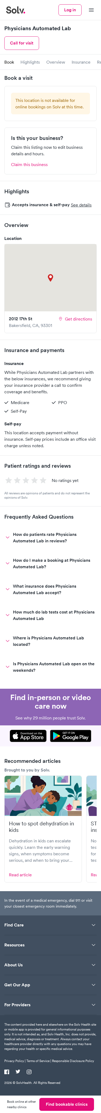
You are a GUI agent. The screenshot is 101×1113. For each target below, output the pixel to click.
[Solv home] (15, 10)
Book (9, 62)
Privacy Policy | (15, 1061)
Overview (55, 62)
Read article (20, 874)
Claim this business (29, 164)
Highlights (30, 62)
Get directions (78, 319)
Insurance (81, 62)
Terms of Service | (38, 1061)
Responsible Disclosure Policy (73, 1061)
